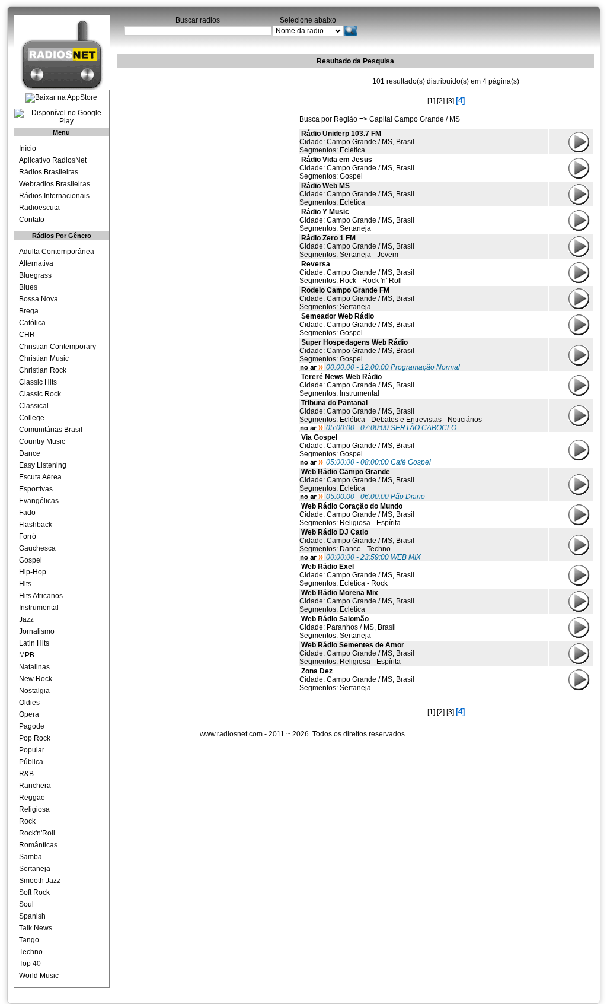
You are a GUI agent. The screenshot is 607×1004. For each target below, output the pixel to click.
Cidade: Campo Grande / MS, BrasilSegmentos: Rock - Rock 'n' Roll (356, 272)
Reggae (32, 797)
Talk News (35, 928)
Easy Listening (42, 465)
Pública (31, 762)
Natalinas (34, 667)
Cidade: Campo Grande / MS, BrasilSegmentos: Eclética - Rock (356, 575)
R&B (26, 774)
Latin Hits (34, 643)
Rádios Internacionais (54, 196)
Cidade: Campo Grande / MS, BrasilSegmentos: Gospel (356, 167)
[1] (431, 101)
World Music (39, 975)
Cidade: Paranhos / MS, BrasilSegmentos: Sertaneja (347, 627)
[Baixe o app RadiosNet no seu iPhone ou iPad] (61, 98)
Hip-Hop (32, 572)
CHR (27, 335)
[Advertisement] (206, 145)
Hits (25, 584)
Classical (34, 406)
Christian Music (44, 358)
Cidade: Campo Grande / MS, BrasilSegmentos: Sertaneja (356, 220)
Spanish (32, 916)
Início (27, 148)
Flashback (35, 524)
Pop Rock (34, 738)
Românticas (38, 845)
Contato (31, 219)
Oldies (29, 702)
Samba (30, 857)
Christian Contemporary (57, 346)
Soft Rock (34, 892)
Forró (27, 536)
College (31, 418)
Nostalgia (34, 691)
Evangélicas (39, 501)
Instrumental (39, 607)
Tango (29, 940)
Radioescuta (39, 208)
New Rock (35, 679)
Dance (29, 453)
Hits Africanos (41, 596)
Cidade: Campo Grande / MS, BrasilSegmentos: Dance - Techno (356, 540)
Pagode (31, 726)
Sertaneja (34, 869)
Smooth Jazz (39, 880)
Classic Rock (40, 394)
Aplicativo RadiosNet (53, 160)
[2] (441, 101)
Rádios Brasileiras (48, 172)
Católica (32, 323)
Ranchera (35, 785)
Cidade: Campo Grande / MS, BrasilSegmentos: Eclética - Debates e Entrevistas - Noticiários (390, 411)
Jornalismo (37, 631)
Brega (29, 311)
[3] (450, 101)
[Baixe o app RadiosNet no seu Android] (61, 117)
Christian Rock (42, 370)
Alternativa (36, 263)
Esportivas (36, 489)
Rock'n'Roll (37, 833)
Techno (31, 952)
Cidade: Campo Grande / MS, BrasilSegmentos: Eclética (356, 141)
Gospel (30, 560)
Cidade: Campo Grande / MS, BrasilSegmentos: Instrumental (356, 385)
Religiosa (34, 809)
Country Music (42, 441)
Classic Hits (38, 382)
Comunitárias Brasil (50, 429)
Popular (31, 750)
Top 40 (30, 963)
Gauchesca (37, 548)
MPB (26, 655)
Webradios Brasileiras (54, 184)
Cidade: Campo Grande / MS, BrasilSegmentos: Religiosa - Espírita (356, 514)
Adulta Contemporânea (56, 251)
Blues (28, 287)
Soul (26, 904)
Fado (27, 513)
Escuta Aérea (40, 477)
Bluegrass (35, 275)
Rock (27, 821)
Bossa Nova (38, 299)
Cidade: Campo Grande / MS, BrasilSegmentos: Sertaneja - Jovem (356, 246)
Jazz (26, 619)
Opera (29, 714)
